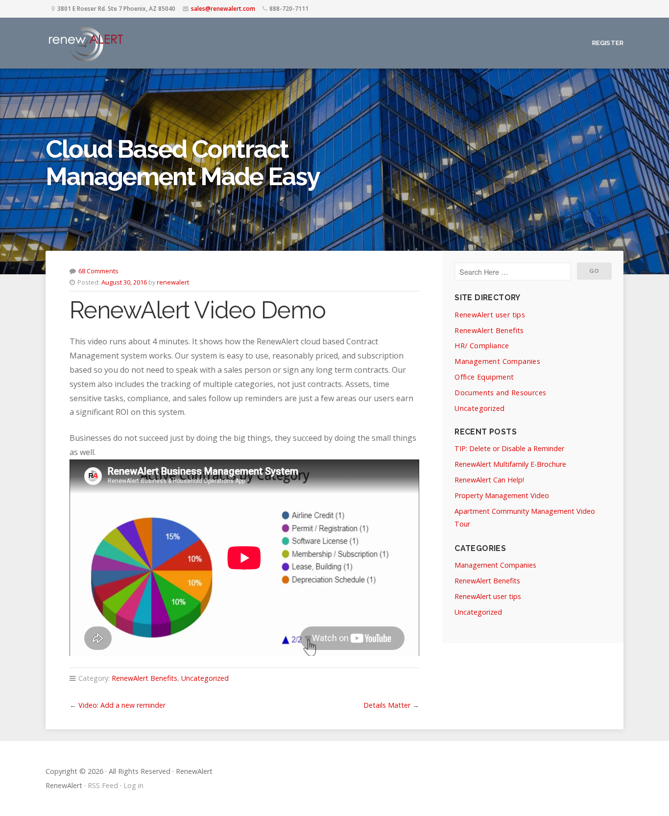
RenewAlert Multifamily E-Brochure (510, 464)
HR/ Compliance (481, 345)
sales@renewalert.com (223, 8)
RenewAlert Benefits (144, 678)
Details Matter (386, 705)
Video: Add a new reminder (122, 705)
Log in (133, 785)
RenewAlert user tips (489, 314)
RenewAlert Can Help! (489, 479)
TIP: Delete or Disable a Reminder (509, 448)
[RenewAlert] (85, 43)
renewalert (173, 282)
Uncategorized (205, 678)
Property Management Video (501, 495)
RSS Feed (103, 785)
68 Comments (98, 270)
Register (607, 43)
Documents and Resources (500, 392)
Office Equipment (484, 377)
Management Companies (497, 361)
